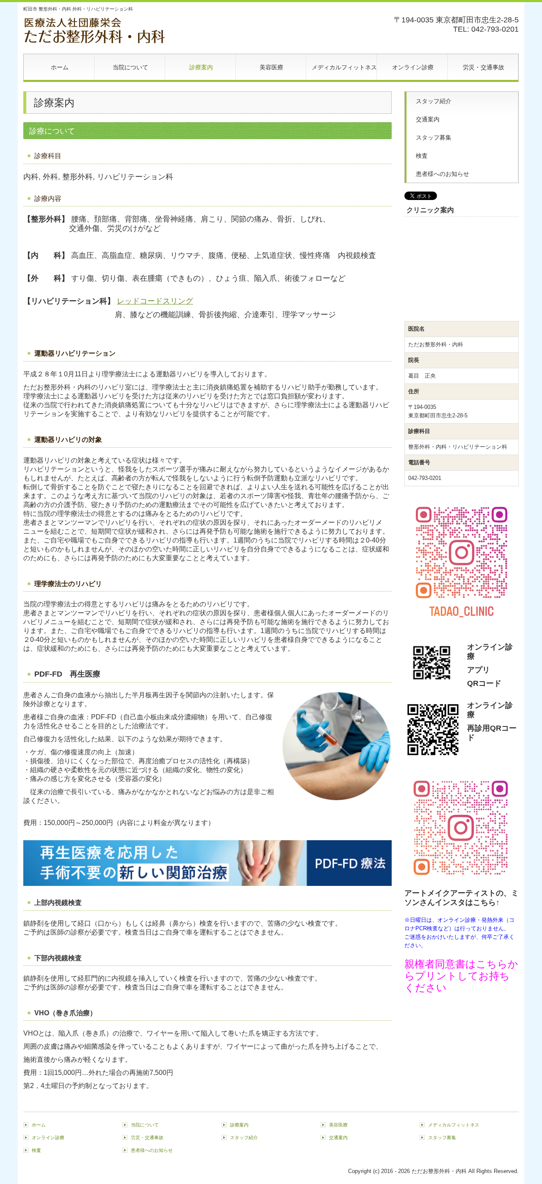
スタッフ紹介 (433, 101)
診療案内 (201, 67)
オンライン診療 (413, 67)
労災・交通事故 (483, 67)
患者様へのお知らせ (442, 173)
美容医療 (271, 67)
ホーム (60, 67)
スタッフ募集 (433, 137)
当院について (130, 67)
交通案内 (428, 119)
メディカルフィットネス (344, 67)
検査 (422, 155)
